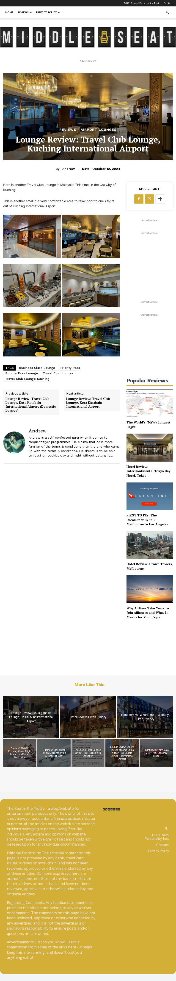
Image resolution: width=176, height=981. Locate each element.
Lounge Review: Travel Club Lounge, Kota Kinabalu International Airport (88, 402)
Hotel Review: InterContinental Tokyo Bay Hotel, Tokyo (148, 471)
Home (9, 12)
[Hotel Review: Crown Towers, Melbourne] (149, 545)
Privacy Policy (46, 12)
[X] (149, 199)
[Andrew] (14, 442)
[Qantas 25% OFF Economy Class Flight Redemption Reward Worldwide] (19, 753)
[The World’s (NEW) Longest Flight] (149, 403)
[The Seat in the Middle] (88, 37)
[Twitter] (166, 828)
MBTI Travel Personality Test (141, 3)
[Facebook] (138, 199)
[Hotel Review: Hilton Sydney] (88, 717)
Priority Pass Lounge (21, 373)
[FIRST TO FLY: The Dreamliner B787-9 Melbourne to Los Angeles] (149, 496)
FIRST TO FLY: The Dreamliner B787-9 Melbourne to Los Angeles (147, 519)
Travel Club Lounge (58, 373)
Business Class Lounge (37, 368)
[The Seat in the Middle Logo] (111, 809)
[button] (167, 12)
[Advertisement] (150, 258)
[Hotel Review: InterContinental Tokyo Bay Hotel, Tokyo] (149, 447)
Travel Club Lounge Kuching (27, 379)
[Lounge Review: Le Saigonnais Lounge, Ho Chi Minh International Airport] (31, 717)
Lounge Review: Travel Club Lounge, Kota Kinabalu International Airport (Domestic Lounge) (31, 404)
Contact (168, 3)
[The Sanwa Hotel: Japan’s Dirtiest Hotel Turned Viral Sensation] (88, 753)
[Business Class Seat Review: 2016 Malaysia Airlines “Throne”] (54, 753)
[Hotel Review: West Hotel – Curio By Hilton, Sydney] (145, 717)
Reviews (23, 12)
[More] (160, 199)
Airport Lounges (99, 130)
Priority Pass (70, 368)
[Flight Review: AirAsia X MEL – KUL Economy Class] (156, 753)
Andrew (68, 169)
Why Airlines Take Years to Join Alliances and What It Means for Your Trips (147, 612)
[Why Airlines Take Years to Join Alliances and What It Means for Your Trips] (149, 589)
